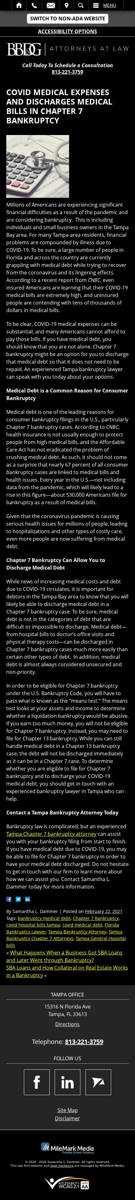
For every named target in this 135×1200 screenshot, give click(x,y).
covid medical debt (82, 925)
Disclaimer (67, 1118)
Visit (66, 5)
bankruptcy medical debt (44, 918)
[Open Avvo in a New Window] (98, 1082)
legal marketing (61, 1165)
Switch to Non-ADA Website (67, 18)
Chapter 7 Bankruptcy (96, 918)
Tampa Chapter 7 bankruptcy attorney (51, 833)
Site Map (67, 1110)
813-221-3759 (67, 71)
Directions (67, 1024)
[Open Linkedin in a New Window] (67, 1082)
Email (51, 5)
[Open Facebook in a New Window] (37, 1082)
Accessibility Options (67, 31)
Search (80, 5)
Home (19, 5)
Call (34, 5)
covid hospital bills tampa (33, 925)
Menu (109, 5)
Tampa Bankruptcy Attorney (77, 932)
